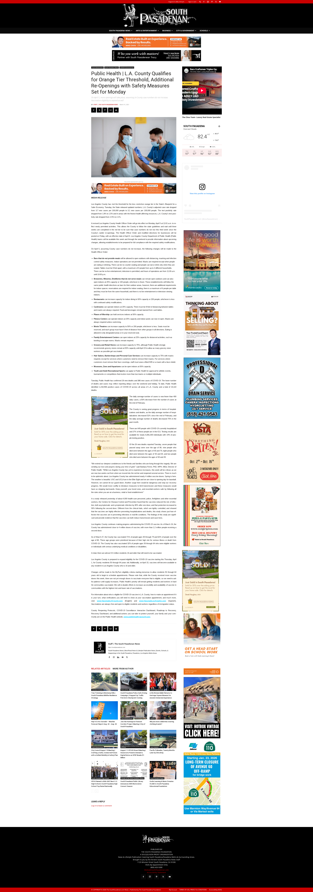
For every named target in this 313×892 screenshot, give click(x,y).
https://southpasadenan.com (116, 647)
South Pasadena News (119, 30)
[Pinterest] (212, 1)
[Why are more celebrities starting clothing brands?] (163, 710)
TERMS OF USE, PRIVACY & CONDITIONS (193, 890)
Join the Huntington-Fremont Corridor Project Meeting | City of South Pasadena (132, 724)
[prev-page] (92, 791)
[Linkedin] (119, 657)
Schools (204, 30)
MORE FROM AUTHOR (123, 668)
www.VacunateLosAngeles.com (152, 601)
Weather (94, 718)
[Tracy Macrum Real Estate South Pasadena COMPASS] (156, 55)
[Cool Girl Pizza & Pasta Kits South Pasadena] (202, 545)
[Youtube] (220, 1)
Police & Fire (125, 690)
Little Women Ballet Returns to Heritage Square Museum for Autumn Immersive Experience (161, 695)
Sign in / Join (192, 2)
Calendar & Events (97, 690)
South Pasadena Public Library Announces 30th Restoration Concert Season (131, 783)
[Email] (110, 110)
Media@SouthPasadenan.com (156, 870)
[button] (200, 2)
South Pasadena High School (100, 778)
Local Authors (154, 747)
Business (166, 30)
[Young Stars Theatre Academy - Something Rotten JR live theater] (202, 482)
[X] (216, 1)
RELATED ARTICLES (100, 668)
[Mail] (123, 657)
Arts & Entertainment (146, 30)
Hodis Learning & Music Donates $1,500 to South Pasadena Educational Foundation (161, 783)
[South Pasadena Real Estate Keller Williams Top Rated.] (156, 42)
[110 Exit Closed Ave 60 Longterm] (202, 813)
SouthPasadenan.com (192, 219)
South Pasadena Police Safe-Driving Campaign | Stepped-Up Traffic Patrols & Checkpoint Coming (133, 695)
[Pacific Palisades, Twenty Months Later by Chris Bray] (163, 739)
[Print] (116, 110)
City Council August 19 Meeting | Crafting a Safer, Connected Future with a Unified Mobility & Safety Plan (104, 752)
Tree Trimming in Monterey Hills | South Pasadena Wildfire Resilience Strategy (104, 695)
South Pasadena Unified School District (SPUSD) (132, 746)
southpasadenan (210, 219)
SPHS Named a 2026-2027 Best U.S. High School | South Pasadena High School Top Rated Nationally (104, 783)
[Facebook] (204, 1)
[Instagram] (208, 1)
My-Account (173, 890)
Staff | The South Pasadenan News (105, 104)
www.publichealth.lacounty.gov (137, 617)
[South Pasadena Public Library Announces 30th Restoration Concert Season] (133, 770)
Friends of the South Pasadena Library (132, 778)
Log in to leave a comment (101, 806)
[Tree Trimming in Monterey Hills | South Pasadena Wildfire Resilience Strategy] (104, 682)
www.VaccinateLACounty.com (110, 601)
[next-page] (96, 791)
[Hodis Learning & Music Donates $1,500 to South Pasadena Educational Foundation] (163, 770)
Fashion (152, 718)
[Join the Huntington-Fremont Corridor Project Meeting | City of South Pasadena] (133, 710)
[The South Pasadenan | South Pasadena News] (156, 15)
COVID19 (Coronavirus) (126, 67)
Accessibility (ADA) (215, 890)
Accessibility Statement (156, 872)
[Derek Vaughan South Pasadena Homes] (109, 427)
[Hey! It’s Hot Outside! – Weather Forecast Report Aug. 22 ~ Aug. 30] (104, 710)
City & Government (185, 30)
